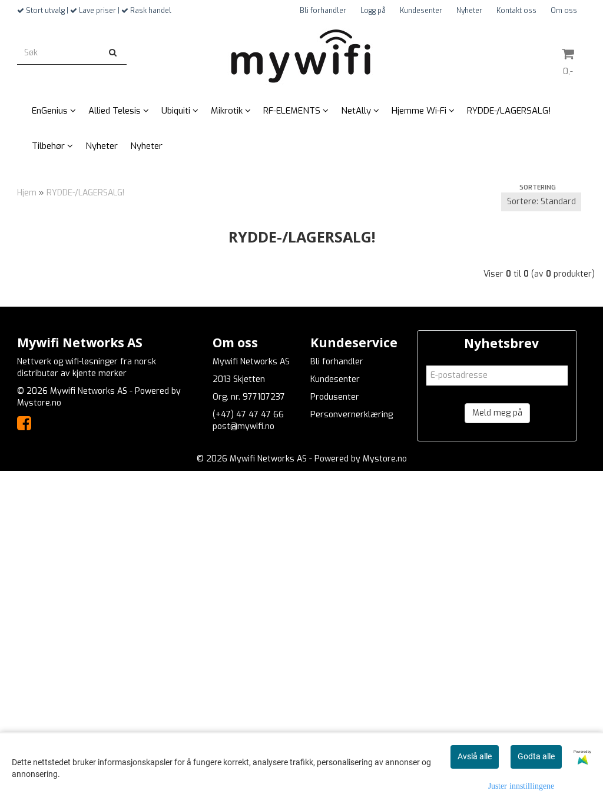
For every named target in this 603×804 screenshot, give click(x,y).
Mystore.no (39, 402)
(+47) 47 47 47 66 (248, 414)
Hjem (27, 192)
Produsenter (334, 397)
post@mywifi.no (243, 426)
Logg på (373, 10)
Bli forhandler (323, 10)
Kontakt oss (516, 10)
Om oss (564, 10)
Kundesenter (421, 10)
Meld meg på (497, 412)
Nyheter (469, 10)
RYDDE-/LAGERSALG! (85, 192)
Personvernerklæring (351, 414)
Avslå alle (475, 756)
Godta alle (536, 756)
